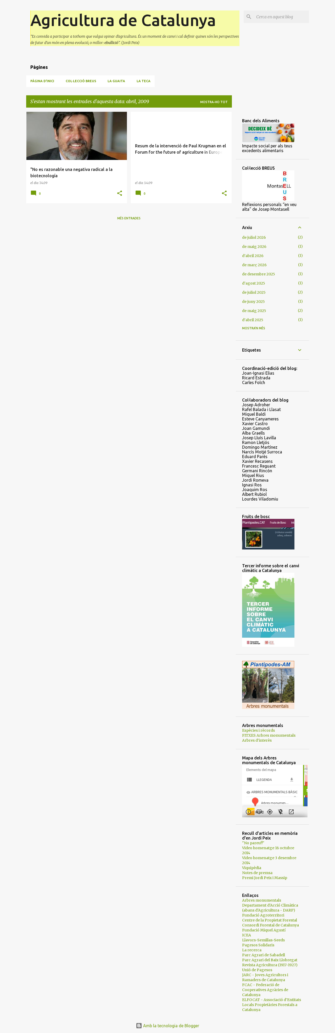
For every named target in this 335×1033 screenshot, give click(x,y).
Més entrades (129, 218)
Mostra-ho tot (214, 102)
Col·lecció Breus (81, 81)
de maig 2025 (254, 310)
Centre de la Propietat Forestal (269, 920)
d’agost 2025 (253, 283)
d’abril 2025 (252, 320)
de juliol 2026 (254, 237)
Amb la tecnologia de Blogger (170, 1025)
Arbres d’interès (257, 740)
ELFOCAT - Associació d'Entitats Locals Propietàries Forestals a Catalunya (271, 1004)
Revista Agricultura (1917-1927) (270, 965)
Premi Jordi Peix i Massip (264, 877)
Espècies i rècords (258, 730)
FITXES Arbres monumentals (268, 735)
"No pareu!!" (253, 843)
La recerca (251, 950)
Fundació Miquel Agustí (264, 930)
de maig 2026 (254, 246)
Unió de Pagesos (257, 970)
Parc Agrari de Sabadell (263, 955)
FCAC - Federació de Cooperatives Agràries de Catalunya (265, 989)
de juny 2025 (253, 301)
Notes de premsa (257, 872)
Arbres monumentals (261, 900)
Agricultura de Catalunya (123, 20)
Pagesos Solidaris (258, 945)
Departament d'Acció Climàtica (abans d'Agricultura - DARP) (270, 908)
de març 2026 (254, 265)
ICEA (246, 935)
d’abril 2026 (253, 255)
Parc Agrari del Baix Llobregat (269, 960)
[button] (119, 193)
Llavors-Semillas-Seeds (263, 940)
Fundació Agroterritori (263, 915)
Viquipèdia (251, 867)
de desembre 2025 (258, 274)
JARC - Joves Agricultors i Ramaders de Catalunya (265, 977)
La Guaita (116, 81)
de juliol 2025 (254, 292)
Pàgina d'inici (42, 81)
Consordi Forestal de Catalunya (270, 925)
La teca (143, 81)
